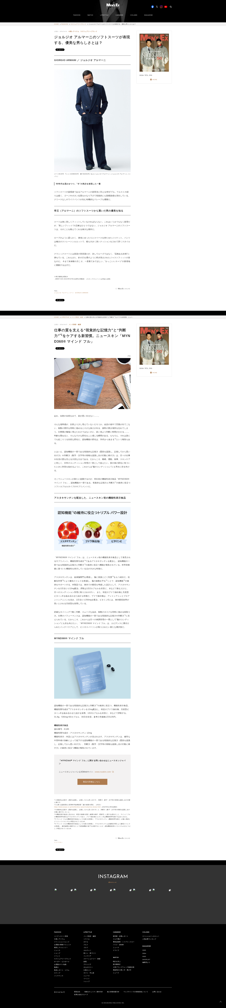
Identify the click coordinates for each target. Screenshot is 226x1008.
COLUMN (133, 15)
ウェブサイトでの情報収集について (136, 992)
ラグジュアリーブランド (78, 24)
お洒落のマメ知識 (60, 964)
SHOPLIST (146, 959)
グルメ (86, 945)
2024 (144, 953)
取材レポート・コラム (61, 970)
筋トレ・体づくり (90, 953)
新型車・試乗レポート (120, 936)
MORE (155, 79)
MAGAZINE (148, 15)
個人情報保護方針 (113, 992)
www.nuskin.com (103, 772)
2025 (144, 950)
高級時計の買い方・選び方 (122, 970)
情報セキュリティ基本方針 (94, 992)
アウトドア (87, 964)
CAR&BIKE (119, 15)
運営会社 (77, 992)
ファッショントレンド (61, 942)
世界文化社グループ (81, 994)
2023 (144, 956)
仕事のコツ (87, 970)
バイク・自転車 (118, 945)
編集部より (146, 962)
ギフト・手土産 (89, 973)
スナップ (57, 973)
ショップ (57, 953)
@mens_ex (112, 882)
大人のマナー (88, 967)
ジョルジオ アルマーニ (61, 293)
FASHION (76, 15)
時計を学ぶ (117, 961)
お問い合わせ (156, 992)
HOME (56, 24)
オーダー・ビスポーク (61, 961)
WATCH (90, 15)
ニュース (57, 950)
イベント (57, 956)
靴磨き (56, 967)
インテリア (87, 956)
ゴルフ (86, 947)
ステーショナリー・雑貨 (92, 959)
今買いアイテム (74, 31)
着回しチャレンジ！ (61, 947)
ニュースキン (58, 842)
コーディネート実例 (61, 936)
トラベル (87, 939)
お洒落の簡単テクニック (62, 945)
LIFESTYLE (104, 15)
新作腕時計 (117, 964)
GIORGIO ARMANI (81, 293)
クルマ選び (117, 939)
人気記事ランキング (149, 939)
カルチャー (87, 950)
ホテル (86, 942)
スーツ (71, 293)
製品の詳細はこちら (91, 782)
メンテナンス (58, 976)
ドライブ (116, 950)
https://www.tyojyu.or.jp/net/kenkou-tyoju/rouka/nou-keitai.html (77, 807)
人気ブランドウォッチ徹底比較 (123, 967)
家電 (85, 961)
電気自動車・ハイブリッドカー (123, 942)
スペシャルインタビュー (150, 936)
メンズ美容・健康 (77, 317)
